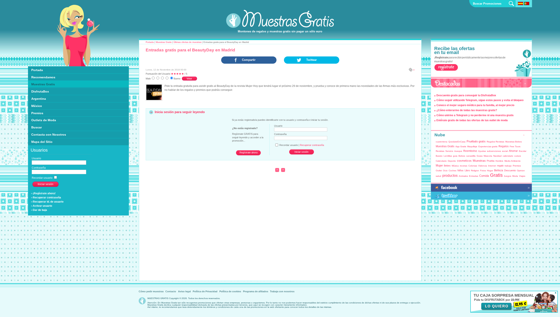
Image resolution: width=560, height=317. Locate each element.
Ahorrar (513, 150)
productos (450, 175)
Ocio (445, 170)
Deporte (452, 161)
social (505, 151)
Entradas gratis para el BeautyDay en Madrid (190, 50)
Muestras (479, 160)
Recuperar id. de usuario (48, 201)
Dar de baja (40, 210)
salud (438, 176)
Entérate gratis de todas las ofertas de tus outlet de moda (472, 120)
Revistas (440, 151)
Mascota (488, 156)
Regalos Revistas (495, 141)
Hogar (490, 170)
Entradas (473, 176)
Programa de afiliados (255, 291)
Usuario (278, 125)
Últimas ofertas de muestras (187, 42)
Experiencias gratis (487, 146)
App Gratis (460, 146)
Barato (439, 156)
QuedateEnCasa (457, 141)
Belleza (498, 170)
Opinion (521, 170)
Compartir (249, 59)
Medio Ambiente (512, 161)
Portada (150, 42)
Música (455, 166)
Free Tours (515, 146)
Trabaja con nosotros (282, 291)
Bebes (461, 156)
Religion (475, 170)
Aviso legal (184, 291)
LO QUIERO (496, 306)
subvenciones (494, 151)
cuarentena (441, 141)
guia (455, 156)
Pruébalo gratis (476, 141)
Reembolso (470, 150)
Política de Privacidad (205, 291)
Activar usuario (42, 205)
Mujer (439, 165)
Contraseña (280, 134)
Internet (492, 166)
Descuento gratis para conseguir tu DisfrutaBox (466, 95)
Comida (484, 175)
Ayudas (482, 151)
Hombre (499, 161)
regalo (500, 165)
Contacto (170, 291)
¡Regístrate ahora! (44, 193)
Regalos (504, 146)
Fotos (483, 170)
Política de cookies (230, 291)
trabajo (508, 166)
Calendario (441, 161)
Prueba (490, 160)
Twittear (311, 59)
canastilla (471, 156)
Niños (460, 170)
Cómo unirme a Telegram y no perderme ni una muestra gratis (475, 115)
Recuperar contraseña (47, 197)
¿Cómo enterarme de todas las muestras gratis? (466, 110)
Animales (463, 176)
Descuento (510, 170)
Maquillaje (472, 146)
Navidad (497, 156)
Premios (517, 166)
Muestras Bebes (513, 141)
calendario (508, 156)
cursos (517, 156)
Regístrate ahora (248, 152)
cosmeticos (464, 160)
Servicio (449, 151)
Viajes (522, 176)
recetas (463, 166)
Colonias (472, 166)
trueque (458, 151)
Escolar (522, 151)
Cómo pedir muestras (151, 291)
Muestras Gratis (164, 42)
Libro (467, 170)
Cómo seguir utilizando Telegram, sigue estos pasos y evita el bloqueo (479, 100)
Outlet (439, 170)
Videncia (482, 166)
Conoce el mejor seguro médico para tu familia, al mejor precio (475, 105)
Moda (515, 176)
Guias (480, 156)
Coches (452, 170)
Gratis (496, 175)
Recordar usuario (42, 177)
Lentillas (448, 156)
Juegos (507, 176)
